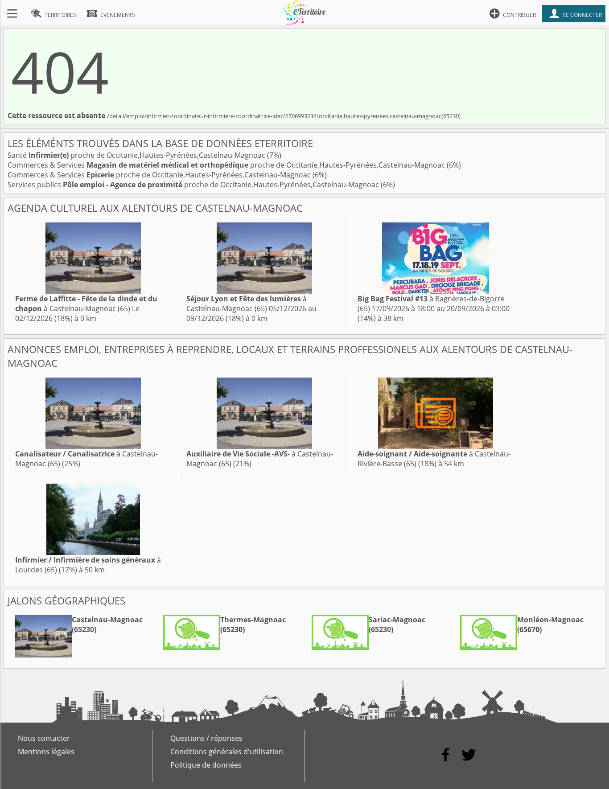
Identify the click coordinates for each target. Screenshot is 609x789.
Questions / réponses (206, 738)
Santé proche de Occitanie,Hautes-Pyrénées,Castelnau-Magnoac (137, 155)
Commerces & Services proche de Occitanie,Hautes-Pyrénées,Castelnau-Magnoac (227, 165)
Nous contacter (44, 738)
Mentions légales (46, 751)
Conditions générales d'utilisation (226, 751)
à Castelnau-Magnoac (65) (86, 303)
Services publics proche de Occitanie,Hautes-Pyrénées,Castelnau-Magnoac (194, 184)
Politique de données (206, 765)
